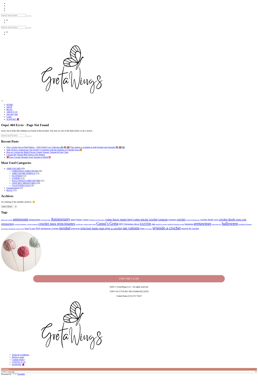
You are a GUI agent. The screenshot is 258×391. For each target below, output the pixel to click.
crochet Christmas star (193, 220)
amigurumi (20, 219)
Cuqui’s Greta (107, 223)
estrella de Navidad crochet (175, 224)
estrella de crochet (161, 224)
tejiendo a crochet (167, 228)
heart (27, 228)
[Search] (27, 136)
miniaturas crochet (50, 228)
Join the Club (12, 114)
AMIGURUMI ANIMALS (23, 173)
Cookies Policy (18, 359)
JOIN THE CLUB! (129, 278)
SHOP (9, 107)
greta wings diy (216, 224)
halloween (230, 223)
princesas (75, 228)
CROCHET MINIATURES (24, 183)
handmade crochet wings (16, 229)
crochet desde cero (209, 219)
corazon (163, 219)
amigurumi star (45, 220)
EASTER (145, 223)
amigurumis (34, 219)
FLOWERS (17, 176)
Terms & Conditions (20, 355)
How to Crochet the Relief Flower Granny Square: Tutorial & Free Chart (37, 152)
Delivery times (18, 357)
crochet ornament (32, 224)
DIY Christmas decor (129, 224)
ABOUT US (11, 112)
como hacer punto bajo (119, 219)
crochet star (79, 224)
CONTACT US (19, 362)
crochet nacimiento (20, 224)
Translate (21, 374)
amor (73, 219)
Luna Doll (35, 228)
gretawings (202, 223)
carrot (86, 219)
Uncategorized (12, 188)
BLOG (9, 109)
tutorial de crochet (190, 228)
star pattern (148, 229)
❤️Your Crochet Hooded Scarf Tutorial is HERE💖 (28, 157)
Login (9, 117)
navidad (64, 228)
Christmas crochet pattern (97, 220)
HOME (9, 105)
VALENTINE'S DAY (21, 185)
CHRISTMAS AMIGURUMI (25, 171)
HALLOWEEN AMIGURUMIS (26, 180)
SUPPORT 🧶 (12, 119)
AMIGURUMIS (13, 168)
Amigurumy (60, 219)
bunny (79, 219)
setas (142, 228)
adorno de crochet (6, 220)
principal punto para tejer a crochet (101, 228)
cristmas (172, 219)
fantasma (189, 224)
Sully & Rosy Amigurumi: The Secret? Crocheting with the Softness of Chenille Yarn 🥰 (44, 150)
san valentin (131, 228)
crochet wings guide (89, 224)
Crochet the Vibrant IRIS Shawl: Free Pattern (25, 155)
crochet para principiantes (56, 224)
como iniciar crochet (145, 219)
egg (153, 224)
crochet (181, 219)
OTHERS (16, 178)
